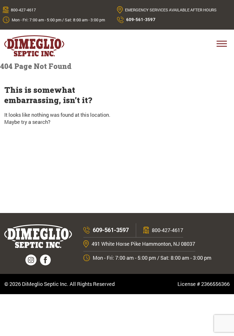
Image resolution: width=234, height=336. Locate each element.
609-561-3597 (140, 19)
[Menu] (222, 46)
